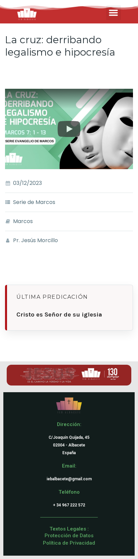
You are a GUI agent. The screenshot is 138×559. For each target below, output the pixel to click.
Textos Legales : (69, 529)
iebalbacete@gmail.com (69, 479)
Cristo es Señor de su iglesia (59, 314)
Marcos (23, 221)
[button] (113, 12)
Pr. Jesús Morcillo (35, 240)
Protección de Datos (69, 536)
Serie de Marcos (34, 202)
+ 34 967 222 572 (69, 505)
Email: (69, 466)
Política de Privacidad (69, 543)
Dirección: (69, 424)
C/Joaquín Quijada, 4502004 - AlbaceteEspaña (69, 445)
